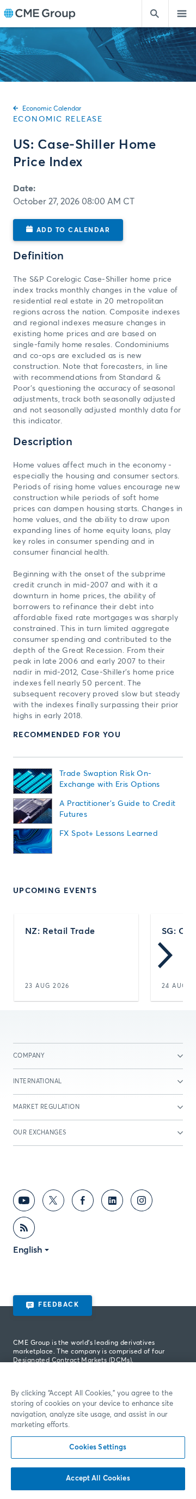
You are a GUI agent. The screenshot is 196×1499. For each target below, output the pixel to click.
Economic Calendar (51, 109)
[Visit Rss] (24, 1230)
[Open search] (155, 13)
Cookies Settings (97, 1447)
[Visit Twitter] (53, 1203)
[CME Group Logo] (39, 14)
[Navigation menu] (182, 13)
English (27, 1250)
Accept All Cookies (98, 1478)
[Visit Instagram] (141, 1203)
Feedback (58, 1305)
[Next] (165, 957)
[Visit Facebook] (83, 1203)
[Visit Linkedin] (112, 1203)
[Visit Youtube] (24, 1203)
